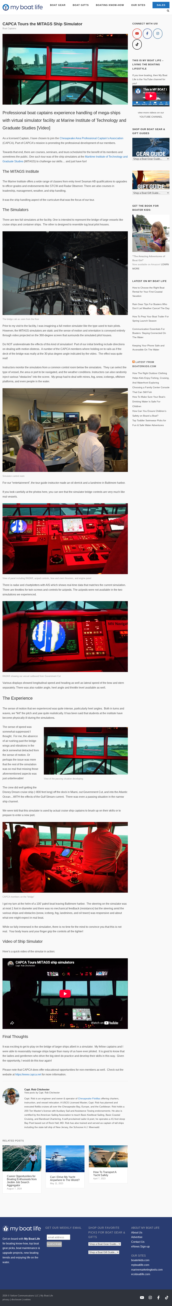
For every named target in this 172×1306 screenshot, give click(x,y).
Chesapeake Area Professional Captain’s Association (91, 138)
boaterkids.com (140, 1260)
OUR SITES (138, 5)
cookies (27, 1299)
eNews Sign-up (140, 1246)
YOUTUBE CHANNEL (150, 116)
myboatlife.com (140, 1264)
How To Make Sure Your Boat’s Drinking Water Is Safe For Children (148, 401)
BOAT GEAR (58, 5)
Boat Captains (9, 28)
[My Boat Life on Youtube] (137, 34)
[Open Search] (168, 10)
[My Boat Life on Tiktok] (137, 44)
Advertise (136, 1237)
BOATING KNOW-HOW (110, 5)
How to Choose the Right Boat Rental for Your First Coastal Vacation (148, 291)
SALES (161, 5)
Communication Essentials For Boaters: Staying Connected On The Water (149, 333)
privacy (6, 1299)
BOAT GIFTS (81, 5)
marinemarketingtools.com (147, 1269)
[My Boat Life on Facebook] (147, 34)
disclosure (16, 1299)
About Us (136, 1232)
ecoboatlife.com (140, 1274)
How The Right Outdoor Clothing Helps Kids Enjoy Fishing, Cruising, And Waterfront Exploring (150, 378)
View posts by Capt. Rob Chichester (42, 1092)
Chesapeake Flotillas (89, 1098)
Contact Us (137, 1241)
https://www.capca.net (28, 1074)
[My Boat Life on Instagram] (157, 34)
